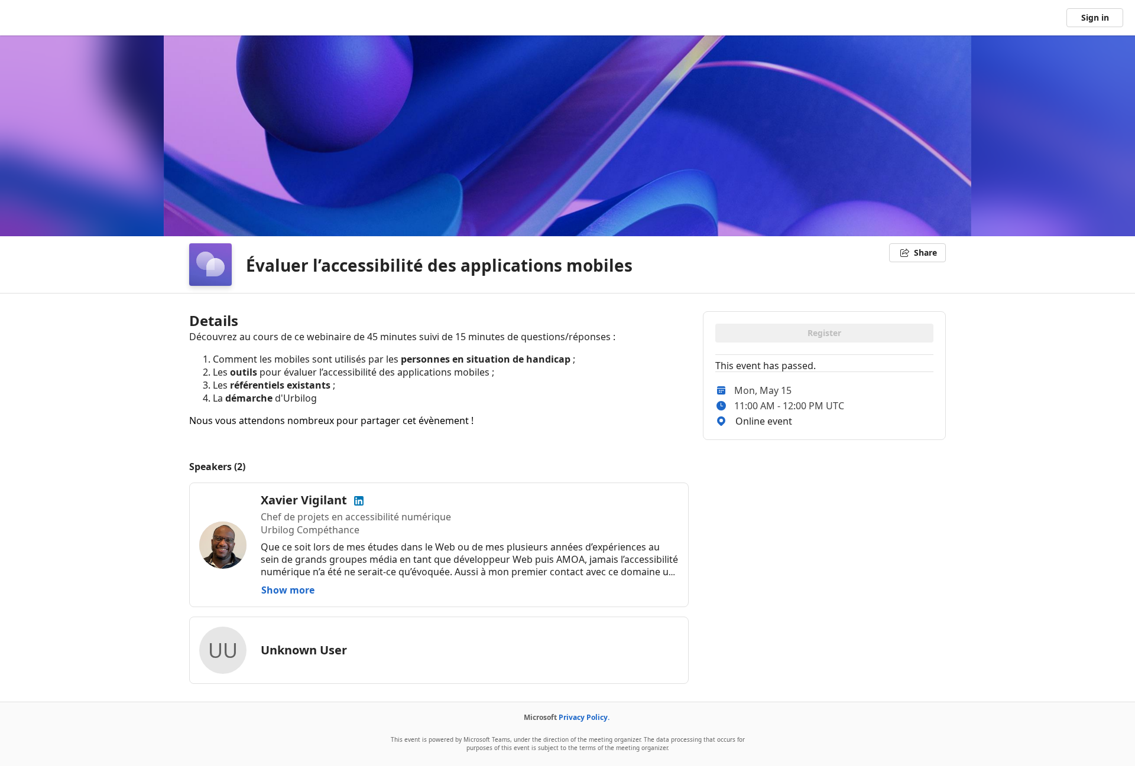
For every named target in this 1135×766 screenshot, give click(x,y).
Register (824, 332)
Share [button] (925, 252)
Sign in (1095, 17)
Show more (287, 590)
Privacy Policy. (584, 717)
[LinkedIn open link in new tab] (359, 500)
